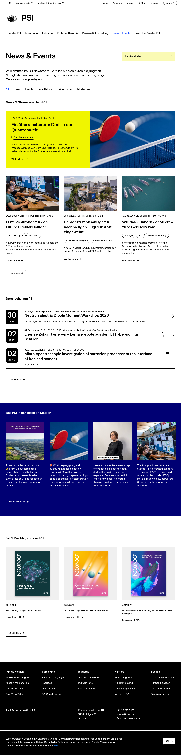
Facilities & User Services (49, 3)
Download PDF (14, 617)
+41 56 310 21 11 (125, 710)
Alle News (14, 273)
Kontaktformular (126, 714)
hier (56, 745)
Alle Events (15, 379)
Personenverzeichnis (128, 718)
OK (168, 741)
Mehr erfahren (17, 501)
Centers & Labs (23, 3)
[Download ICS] (156, 334)
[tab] (149, 56)
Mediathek (15, 633)
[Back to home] (20, 17)
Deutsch (155, 3)
